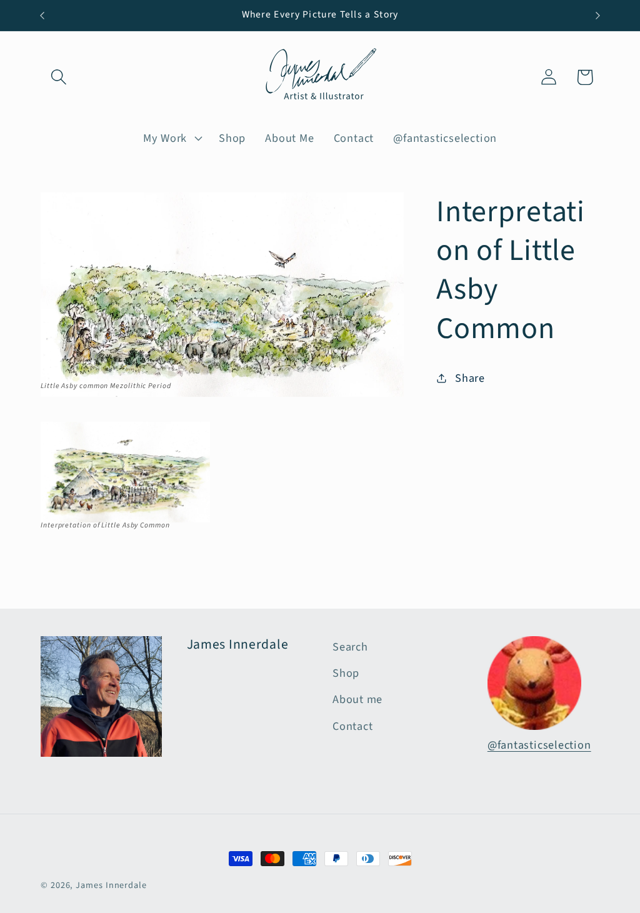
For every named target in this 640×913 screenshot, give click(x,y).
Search (350, 647)
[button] (58, 77)
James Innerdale (111, 885)
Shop (345, 673)
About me (357, 699)
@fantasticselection (539, 745)
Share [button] (470, 378)
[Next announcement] (598, 15)
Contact (352, 726)
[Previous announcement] (42, 15)
